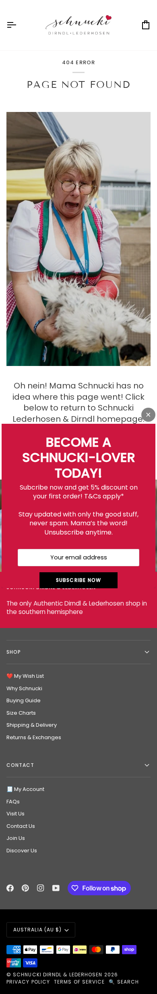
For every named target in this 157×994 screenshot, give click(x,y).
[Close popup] (148, 415)
